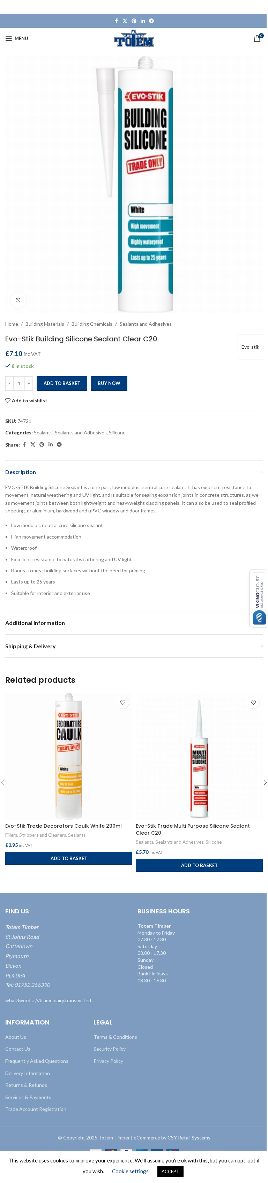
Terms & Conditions (115, 1037)
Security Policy (110, 1049)
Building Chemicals (92, 324)
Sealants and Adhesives (146, 324)
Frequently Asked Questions (36, 1061)
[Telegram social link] (151, 21)
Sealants (43, 432)
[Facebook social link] (116, 21)
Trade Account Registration (35, 1109)
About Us (15, 1037)
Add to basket (62, 383)
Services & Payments (28, 1097)
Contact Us (17, 1049)
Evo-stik (250, 347)
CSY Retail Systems (189, 1138)
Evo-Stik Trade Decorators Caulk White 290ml (63, 825)
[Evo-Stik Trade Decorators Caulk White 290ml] (68, 756)
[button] (68, 858)
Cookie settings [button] (130, 1171)
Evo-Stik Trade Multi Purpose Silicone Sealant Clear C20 (193, 829)
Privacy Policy (108, 1061)
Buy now (109, 383)
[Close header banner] (259, 7)
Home (11, 324)
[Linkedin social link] (143, 21)
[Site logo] (134, 38)
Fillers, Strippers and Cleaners (35, 835)
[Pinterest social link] (134, 21)
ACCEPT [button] (170, 1171)
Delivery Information (27, 1073)
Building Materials (44, 324)
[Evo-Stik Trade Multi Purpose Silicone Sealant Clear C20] (199, 756)
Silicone (117, 432)
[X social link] (124, 21)
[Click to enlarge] (18, 300)
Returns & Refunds (26, 1085)
